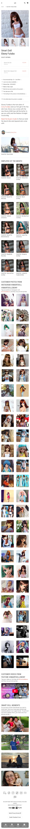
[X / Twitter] (4, 792)
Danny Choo (13, 132)
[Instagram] (13, 792)
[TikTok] (17, 792)
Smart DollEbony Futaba (8, 52)
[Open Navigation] (1, 3)
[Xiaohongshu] (21, 792)
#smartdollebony (5, 291)
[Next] (27, 23)
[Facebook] (9, 792)
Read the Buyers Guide (9, 119)
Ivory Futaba (5, 107)
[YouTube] (25, 792)
